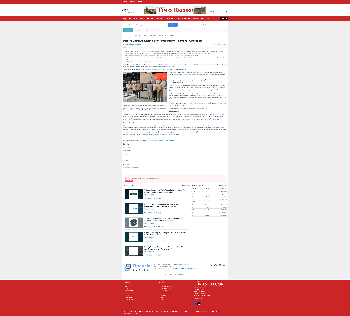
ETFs (146, 30)
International (162, 35)
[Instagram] (224, 267)
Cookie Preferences (142, 313)
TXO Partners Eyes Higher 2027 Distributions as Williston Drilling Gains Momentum (163, 220)
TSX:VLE (160, 198)
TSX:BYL (163, 241)
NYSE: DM (135, 64)
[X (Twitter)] (211, 267)
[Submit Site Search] (226, 11)
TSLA (192, 215)
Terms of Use (167, 311)
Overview (137, 35)
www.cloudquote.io (184, 264)
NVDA (193, 210)
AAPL (192, 194)
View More (185, 185)
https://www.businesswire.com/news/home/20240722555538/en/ (170, 69)
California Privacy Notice (129, 313)
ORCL (192, 212)
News (144, 35)
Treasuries (172, 35)
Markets (128, 30)
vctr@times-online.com (205, 295)
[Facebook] (215, 267)
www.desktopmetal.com (213, 119)
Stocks (138, 30)
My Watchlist (206, 25)
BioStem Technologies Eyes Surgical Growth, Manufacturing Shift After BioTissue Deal (161, 205)
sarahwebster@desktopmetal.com (131, 167)
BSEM (159, 212)
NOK (159, 241)
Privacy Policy (180, 268)
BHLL (159, 255)
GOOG (193, 202)
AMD (192, 196)
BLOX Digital (216, 311)
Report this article (129, 180)
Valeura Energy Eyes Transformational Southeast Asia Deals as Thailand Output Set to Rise (165, 191)
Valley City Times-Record (139, 311)
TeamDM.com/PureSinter (201, 108)
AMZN (193, 191)
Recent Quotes (190, 25)
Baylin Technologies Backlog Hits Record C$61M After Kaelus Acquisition (165, 234)
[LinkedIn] (220, 267)
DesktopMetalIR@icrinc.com (129, 154)
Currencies (152, 35)
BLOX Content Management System (201, 311)
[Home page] (175, 10)
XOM (162, 226)
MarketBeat (149, 198)
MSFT (192, 207)
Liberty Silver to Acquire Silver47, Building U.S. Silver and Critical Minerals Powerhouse (164, 248)
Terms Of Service (191, 268)
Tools (154, 30)
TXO (159, 226)
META (192, 204)
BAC (192, 199)
